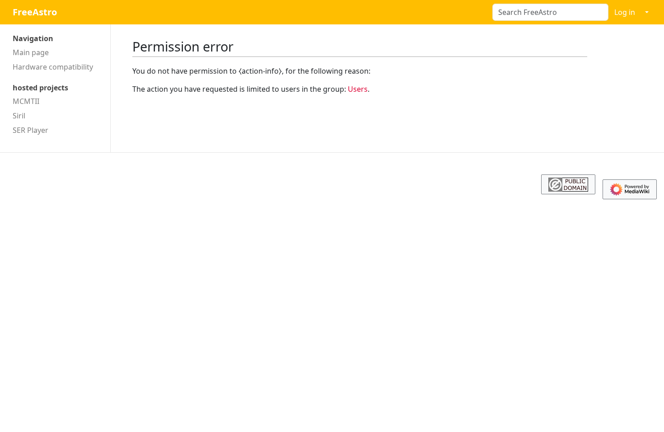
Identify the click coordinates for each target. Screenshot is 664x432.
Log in (624, 12)
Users (358, 89)
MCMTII (26, 101)
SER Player (30, 130)
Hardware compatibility (53, 67)
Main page (31, 52)
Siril (19, 116)
